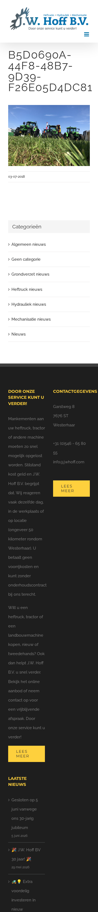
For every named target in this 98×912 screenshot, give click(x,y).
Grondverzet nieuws (30, 274)
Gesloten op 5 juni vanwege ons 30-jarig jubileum (24, 814)
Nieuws (18, 334)
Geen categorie (26, 259)
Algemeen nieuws (28, 244)
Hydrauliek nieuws (28, 304)
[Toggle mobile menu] (87, 34)
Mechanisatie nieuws (31, 319)
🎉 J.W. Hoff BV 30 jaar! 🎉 (25, 854)
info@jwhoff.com (68, 462)
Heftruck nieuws (26, 289)
